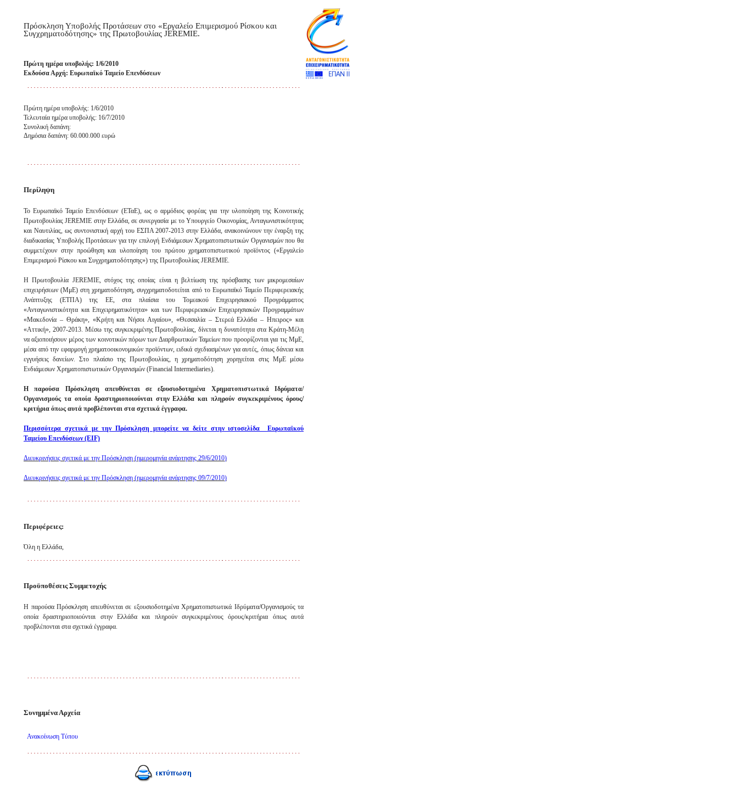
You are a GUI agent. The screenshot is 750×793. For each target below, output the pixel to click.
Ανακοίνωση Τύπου (52, 736)
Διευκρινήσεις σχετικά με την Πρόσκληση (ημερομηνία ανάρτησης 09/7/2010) (125, 478)
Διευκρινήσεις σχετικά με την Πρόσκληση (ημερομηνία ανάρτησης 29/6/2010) (125, 458)
